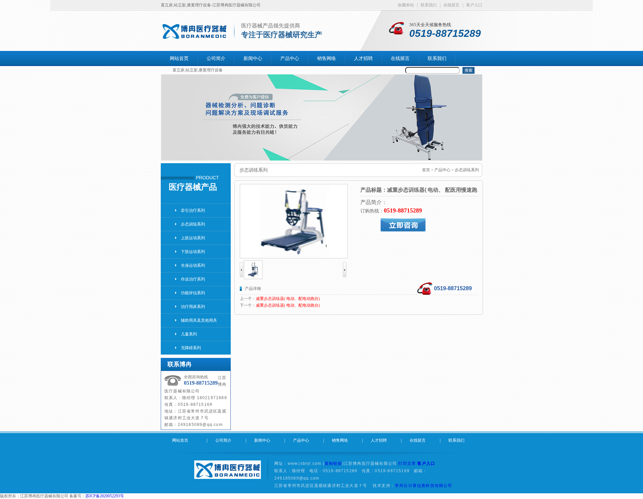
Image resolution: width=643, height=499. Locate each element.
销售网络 (326, 58)
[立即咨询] (419, 225)
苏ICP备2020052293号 (104, 496)
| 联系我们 (428, 5)
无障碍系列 (191, 348)
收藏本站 (407, 5)
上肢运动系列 (193, 238)
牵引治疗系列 (193, 210)
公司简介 (216, 58)
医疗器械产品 (193, 187)
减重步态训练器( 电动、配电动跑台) (288, 298)
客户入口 (426, 463)
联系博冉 (179, 364)
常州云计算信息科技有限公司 (423, 485)
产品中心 (289, 58)
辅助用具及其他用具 (199, 320)
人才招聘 (363, 58)
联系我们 (437, 58)
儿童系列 (189, 334)
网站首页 (179, 58)
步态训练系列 (193, 224)
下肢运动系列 (193, 251)
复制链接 (333, 463)
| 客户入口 (472, 5)
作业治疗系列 (193, 279)
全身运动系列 (193, 265)
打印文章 (407, 463)
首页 (426, 170)
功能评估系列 (193, 293)
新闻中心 (252, 58)
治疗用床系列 (193, 306)
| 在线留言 (451, 5)
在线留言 (400, 58)
